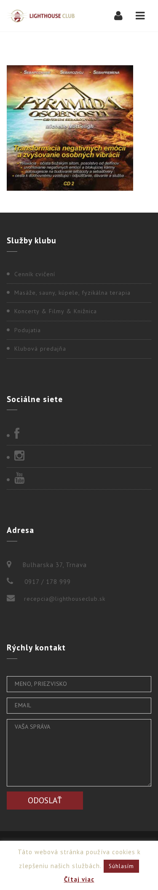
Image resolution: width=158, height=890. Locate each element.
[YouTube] (79, 478)
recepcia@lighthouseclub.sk (64, 598)
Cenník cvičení (34, 274)
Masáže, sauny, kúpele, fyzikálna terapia (72, 292)
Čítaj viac (79, 879)
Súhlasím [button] (121, 866)
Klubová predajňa (40, 348)
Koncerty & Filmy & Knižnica (55, 311)
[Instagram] (79, 456)
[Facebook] (79, 434)
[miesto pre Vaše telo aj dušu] (41, 16)
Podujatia (27, 330)
